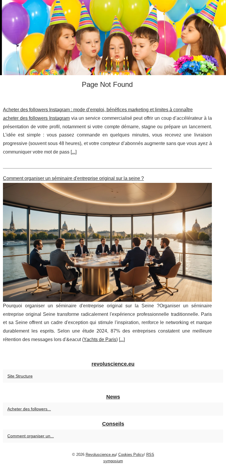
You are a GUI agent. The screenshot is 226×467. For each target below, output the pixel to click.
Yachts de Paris (100, 339)
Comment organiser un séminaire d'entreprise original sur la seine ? (73, 178)
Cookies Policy (131, 454)
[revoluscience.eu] (113, 37)
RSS (150, 454)
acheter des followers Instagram (36, 118)
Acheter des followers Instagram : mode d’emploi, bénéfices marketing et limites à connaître (98, 109)
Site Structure (20, 376)
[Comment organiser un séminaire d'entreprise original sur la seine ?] (107, 242)
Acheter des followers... (29, 409)
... (73, 151)
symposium (113, 461)
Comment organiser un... (30, 436)
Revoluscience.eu (101, 454)
